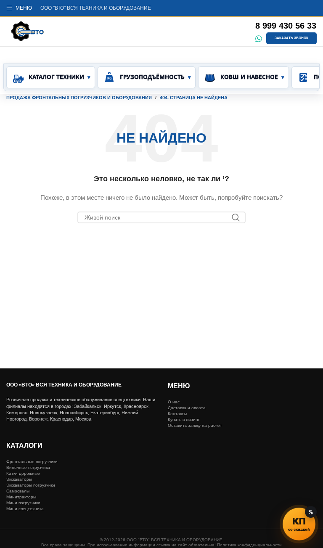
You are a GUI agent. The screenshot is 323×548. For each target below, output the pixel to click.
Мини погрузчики (23, 502)
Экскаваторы (19, 479)
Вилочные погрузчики (28, 467)
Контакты (177, 413)
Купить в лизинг (184, 419)
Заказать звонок (291, 38)
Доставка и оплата (187, 407)
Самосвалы (17, 491)
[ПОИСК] (236, 217)
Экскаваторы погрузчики (30, 485)
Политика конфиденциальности (249, 545)
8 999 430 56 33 (285, 25)
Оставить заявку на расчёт (195, 425)
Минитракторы (21, 497)
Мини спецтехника (25, 508)
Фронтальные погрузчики (32, 461)
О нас (174, 402)
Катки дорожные (23, 473)
